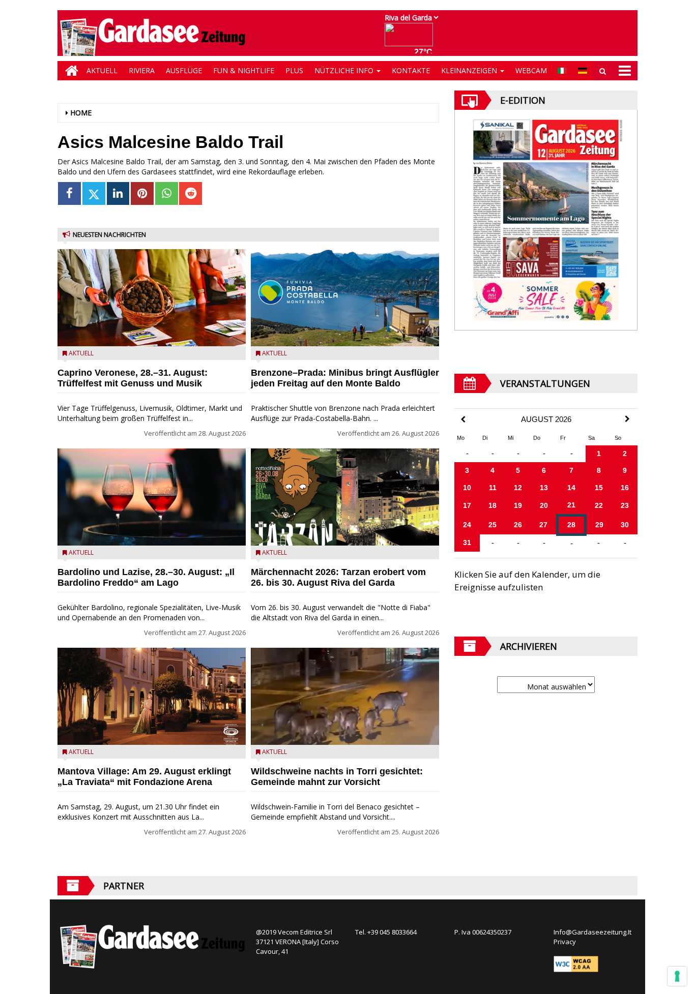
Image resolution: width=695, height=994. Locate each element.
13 (544, 488)
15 (599, 488)
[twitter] (93, 193)
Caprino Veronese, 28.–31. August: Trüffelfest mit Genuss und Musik (132, 378)
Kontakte (411, 70)
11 (493, 488)
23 (625, 505)
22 (599, 505)
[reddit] (190, 193)
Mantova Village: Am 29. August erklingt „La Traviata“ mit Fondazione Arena (144, 776)
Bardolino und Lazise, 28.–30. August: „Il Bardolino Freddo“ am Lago (146, 577)
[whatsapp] (166, 193)
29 (599, 525)
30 (625, 525)
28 (571, 525)
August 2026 (546, 419)
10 (467, 488)
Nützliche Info (344, 70)
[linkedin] (118, 193)
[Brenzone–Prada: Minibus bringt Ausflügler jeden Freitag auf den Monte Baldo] (345, 297)
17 (467, 505)
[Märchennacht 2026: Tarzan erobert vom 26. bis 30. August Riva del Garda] (345, 497)
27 (543, 525)
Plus (294, 70)
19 (518, 505)
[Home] (69, 70)
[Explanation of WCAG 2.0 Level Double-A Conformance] (576, 963)
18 (492, 505)
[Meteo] (411, 39)
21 (571, 505)
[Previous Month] (463, 419)
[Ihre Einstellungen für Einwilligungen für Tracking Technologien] (677, 976)
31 (467, 542)
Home (81, 112)
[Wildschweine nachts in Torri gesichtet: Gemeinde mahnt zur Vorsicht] (345, 696)
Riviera (142, 70)
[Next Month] (627, 419)
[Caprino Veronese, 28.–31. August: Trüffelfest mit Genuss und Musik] (151, 297)
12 (518, 488)
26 (518, 525)
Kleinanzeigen (470, 70)
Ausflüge (184, 70)
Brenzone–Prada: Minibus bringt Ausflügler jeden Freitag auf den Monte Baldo (345, 378)
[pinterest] (142, 193)
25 (492, 525)
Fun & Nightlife (243, 70)
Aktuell (102, 70)
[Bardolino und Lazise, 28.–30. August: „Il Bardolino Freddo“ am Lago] (151, 497)
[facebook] (69, 193)
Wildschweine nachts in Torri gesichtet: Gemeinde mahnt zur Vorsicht (337, 776)
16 (625, 488)
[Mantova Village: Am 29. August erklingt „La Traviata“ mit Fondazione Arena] (151, 696)
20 (544, 505)
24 (467, 525)
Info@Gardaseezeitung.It (592, 932)
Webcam (531, 70)
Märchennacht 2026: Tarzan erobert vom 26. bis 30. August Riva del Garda (338, 577)
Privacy (565, 941)
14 (571, 488)
